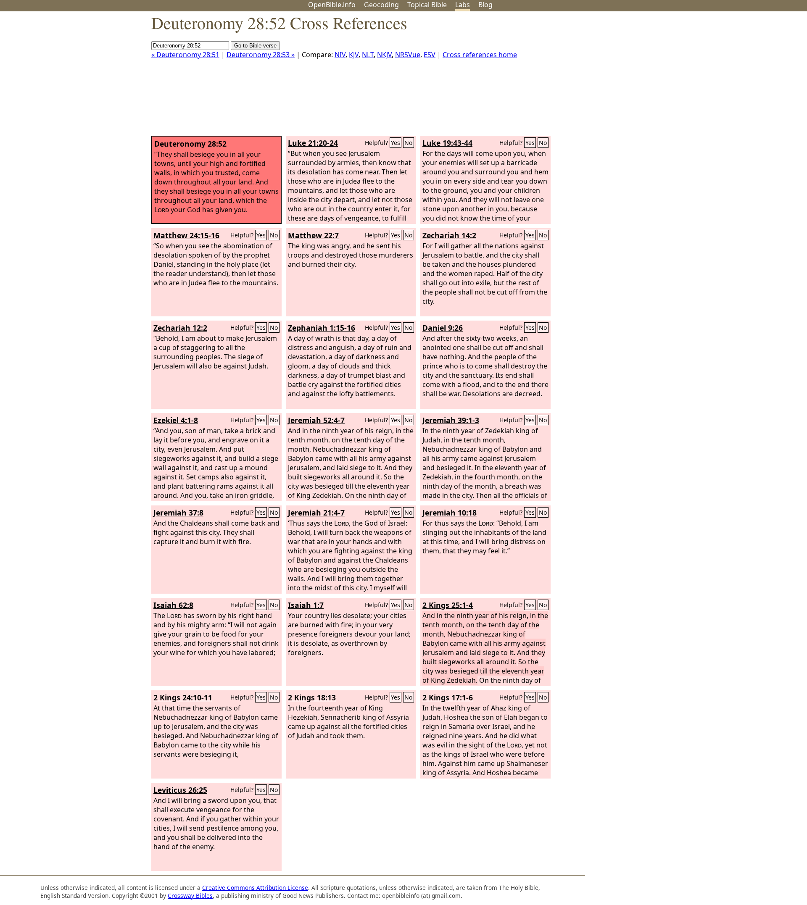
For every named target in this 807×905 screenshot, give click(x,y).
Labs (462, 4)
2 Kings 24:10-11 (182, 697)
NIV (340, 54)
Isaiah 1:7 (306, 605)
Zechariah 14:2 (449, 235)
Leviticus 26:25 (180, 790)
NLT (368, 54)
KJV (354, 54)
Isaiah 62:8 (173, 605)
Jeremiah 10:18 (449, 513)
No (408, 143)
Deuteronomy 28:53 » (261, 54)
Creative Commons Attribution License (255, 888)
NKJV (384, 54)
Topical (427, 4)
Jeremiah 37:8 (178, 513)
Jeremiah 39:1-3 (450, 420)
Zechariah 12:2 (180, 328)
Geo (381, 4)
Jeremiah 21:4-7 (316, 513)
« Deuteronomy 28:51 (185, 54)
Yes (395, 143)
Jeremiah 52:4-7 (316, 420)
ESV (429, 54)
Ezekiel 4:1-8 (175, 420)
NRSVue (407, 54)
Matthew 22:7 (313, 235)
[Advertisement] (722, 77)
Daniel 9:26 (442, 328)
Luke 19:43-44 (447, 143)
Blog (485, 4)
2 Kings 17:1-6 (447, 697)
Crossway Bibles (190, 896)
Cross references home (480, 54)
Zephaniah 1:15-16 (321, 328)
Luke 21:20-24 (313, 143)
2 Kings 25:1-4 (447, 605)
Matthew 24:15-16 (186, 235)
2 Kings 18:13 (312, 697)
